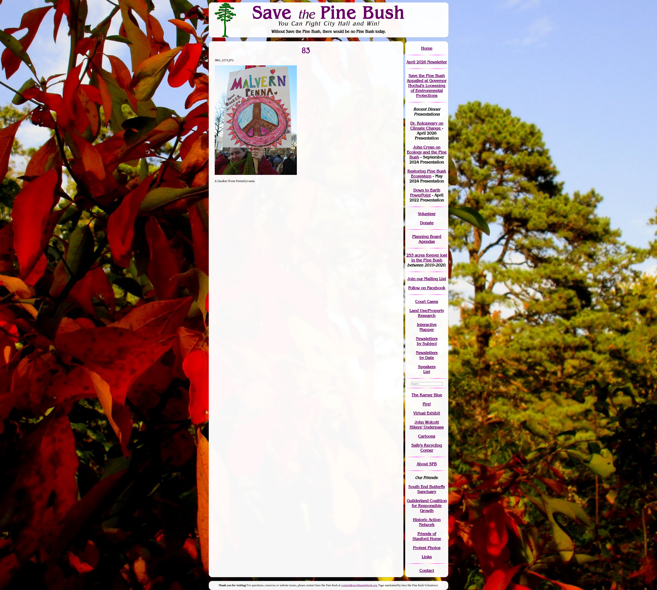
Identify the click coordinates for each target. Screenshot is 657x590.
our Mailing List (430, 278)
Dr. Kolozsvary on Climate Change (426, 126)
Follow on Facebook (426, 287)
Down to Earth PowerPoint (425, 192)
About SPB (427, 463)
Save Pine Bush (328, 12)
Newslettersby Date (427, 355)
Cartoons (426, 436)
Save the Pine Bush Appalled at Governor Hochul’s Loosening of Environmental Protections (427, 85)
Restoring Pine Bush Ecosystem (426, 173)
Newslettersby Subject (427, 341)
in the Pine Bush (429, 257)
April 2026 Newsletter (427, 61)
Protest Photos (427, 547)
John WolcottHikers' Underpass (427, 424)
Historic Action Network (427, 522)
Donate (427, 222)
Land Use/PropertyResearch (426, 313)
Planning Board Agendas (426, 239)
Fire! (427, 403)
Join (411, 278)
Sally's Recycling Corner (426, 448)
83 (306, 50)
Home (426, 48)
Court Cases (426, 301)
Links (427, 556)
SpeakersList (427, 369)
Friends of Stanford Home (427, 536)
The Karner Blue (426, 394)
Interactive (427, 324)
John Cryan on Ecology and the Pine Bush (427, 152)
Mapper (427, 329)
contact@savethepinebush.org (359, 585)
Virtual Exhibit (426, 413)
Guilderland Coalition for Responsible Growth (427, 505)
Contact (427, 570)
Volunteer (427, 213)
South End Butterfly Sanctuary (426, 489)
